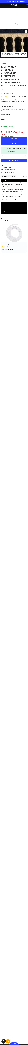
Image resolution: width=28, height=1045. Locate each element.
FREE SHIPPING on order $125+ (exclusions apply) (15, 1)
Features (4, 204)
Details (4, 180)
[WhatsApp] (11, 173)
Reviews (4, 208)
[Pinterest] (9, 173)
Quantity (3, 119)
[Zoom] (26, 31)
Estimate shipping (5, 114)
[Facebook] (5, 173)
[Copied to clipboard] (14, 173)
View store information (11, 151)
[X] (7, 173)
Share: (2, 172)
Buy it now (14, 143)
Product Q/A (5, 212)
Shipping (3, 136)
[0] (26, 5)
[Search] (23, 5)
